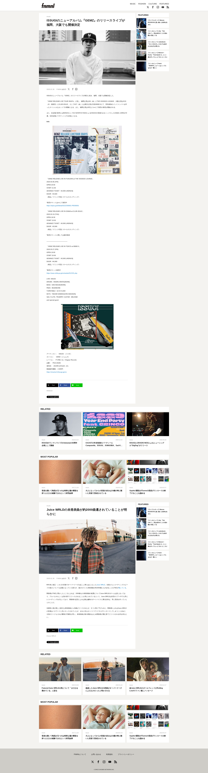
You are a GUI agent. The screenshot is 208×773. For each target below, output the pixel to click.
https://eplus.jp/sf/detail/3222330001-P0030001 (63, 205)
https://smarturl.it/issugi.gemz (57, 372)
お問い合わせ (96, 754)
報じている (122, 588)
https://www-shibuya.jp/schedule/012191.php (62, 273)
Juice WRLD (101, 585)
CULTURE (153, 4)
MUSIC (133, 4)
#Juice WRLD (51, 636)
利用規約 (109, 754)
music (49, 16)
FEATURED (164, 4)
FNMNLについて (80, 754)
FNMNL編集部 (61, 89)
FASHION (142, 4)
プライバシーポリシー (126, 754)
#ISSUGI (50, 391)
